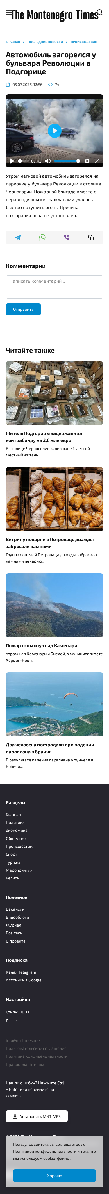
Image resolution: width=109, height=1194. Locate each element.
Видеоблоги (17, 917)
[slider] (23, 161)
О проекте (16, 940)
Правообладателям (25, 1064)
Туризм (13, 862)
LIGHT (24, 1011)
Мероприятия (19, 870)
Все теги (14, 932)
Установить (40, 1116)
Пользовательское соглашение (36, 1048)
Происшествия (20, 846)
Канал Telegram (21, 972)
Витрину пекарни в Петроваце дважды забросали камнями (50, 542)
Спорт (11, 854)
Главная (13, 814)
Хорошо (54, 1175)
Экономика (17, 830)
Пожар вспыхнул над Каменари (41, 645)
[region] (54, 1161)
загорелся (81, 176)
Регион (12, 877)
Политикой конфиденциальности (44, 1151)
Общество (16, 838)
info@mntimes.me (23, 1040)
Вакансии (15, 908)
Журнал (13, 924)
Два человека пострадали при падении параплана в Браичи (50, 748)
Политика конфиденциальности (36, 1056)
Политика (15, 822)
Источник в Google (24, 979)
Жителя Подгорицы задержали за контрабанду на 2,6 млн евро (44, 436)
